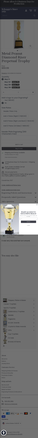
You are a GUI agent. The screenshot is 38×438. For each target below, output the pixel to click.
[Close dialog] (37, 204)
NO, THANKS (28, 225)
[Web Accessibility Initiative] (3, 432)
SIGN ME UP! (28, 221)
